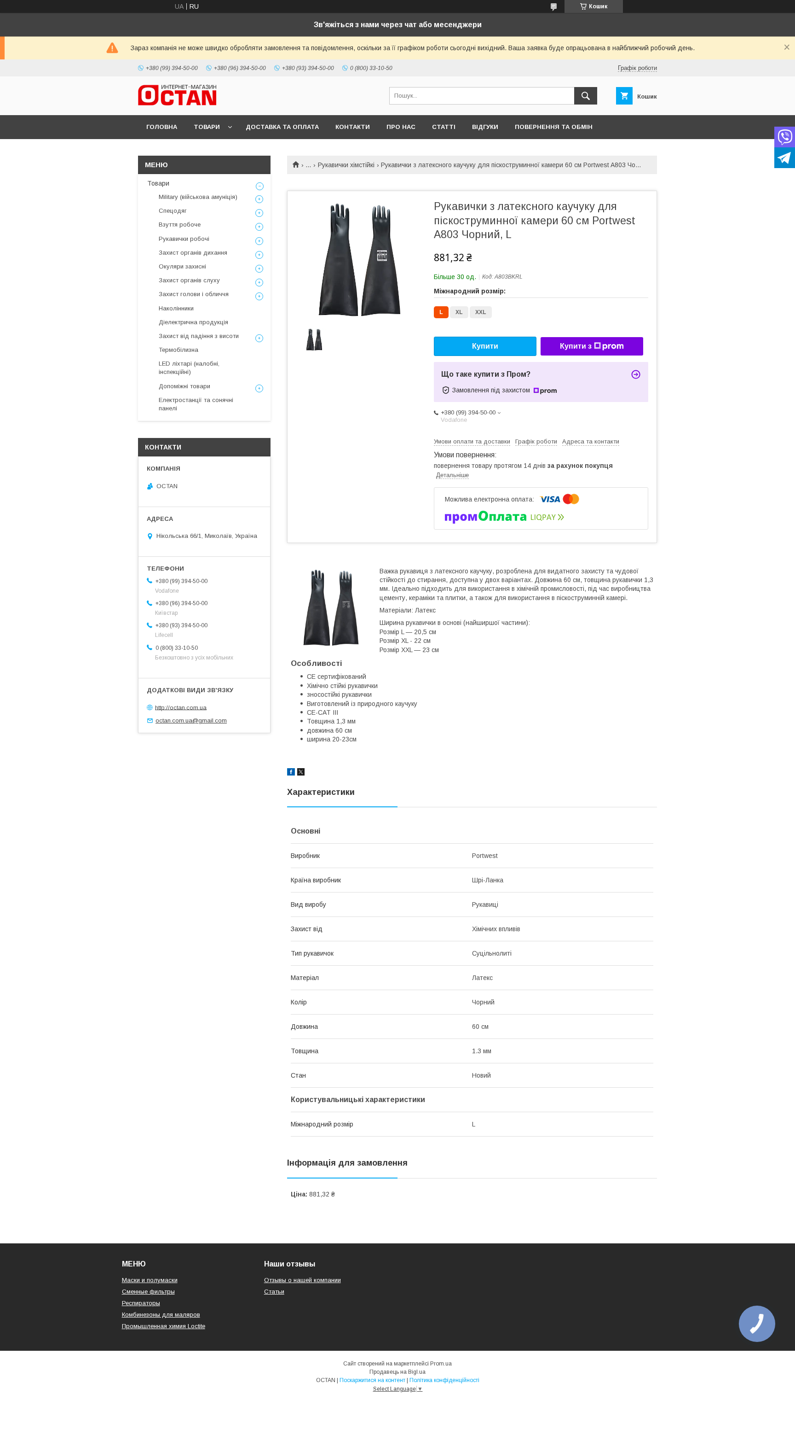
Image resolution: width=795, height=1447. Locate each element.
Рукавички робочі (184, 238)
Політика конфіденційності (444, 1380)
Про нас (400, 126)
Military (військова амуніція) (198, 196)
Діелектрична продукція (193, 322)
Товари (207, 126)
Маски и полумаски (150, 1280)
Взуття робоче (180, 224)
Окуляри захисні (182, 266)
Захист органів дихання (193, 252)
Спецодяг (173, 210)
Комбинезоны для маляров (161, 1314)
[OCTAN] (177, 103)
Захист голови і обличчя (194, 294)
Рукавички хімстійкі (346, 165)
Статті (443, 126)
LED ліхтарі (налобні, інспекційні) (189, 367)
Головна (161, 126)
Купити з (576, 346)
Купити (485, 346)
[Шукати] (585, 96)
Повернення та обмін (554, 126)
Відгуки (485, 126)
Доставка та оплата (282, 126)
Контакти (352, 126)
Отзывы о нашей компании (302, 1280)
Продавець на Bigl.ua (397, 1372)
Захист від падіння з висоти (199, 336)
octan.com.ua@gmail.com (191, 720)
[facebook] (291, 773)
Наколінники (176, 308)
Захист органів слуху (189, 280)
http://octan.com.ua (181, 707)
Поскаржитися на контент (372, 1380)
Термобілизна (178, 349)
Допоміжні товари (184, 386)
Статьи (274, 1291)
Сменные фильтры (148, 1291)
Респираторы (141, 1303)
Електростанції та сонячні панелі (196, 404)
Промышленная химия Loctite (163, 1326)
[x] (301, 773)
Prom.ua (441, 1363)
